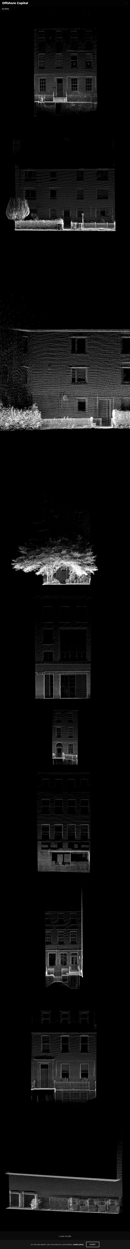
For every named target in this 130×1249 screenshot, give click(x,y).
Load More (65, 1236)
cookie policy (78, 1244)
